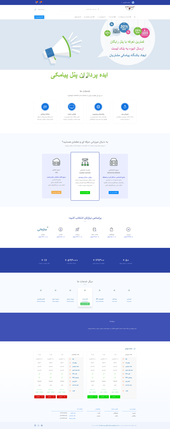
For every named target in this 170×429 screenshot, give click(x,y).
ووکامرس (133, 416)
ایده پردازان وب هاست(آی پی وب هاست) (108, 425)
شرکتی (116, 416)
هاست (98, 413)
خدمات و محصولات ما (124, 17)
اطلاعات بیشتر (85, 304)
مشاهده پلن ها (113, 192)
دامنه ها (111, 17)
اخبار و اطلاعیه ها (88, 17)
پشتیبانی (101, 17)
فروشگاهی (116, 413)
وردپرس (133, 413)
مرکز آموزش (77, 17)
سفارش (114, 397)
